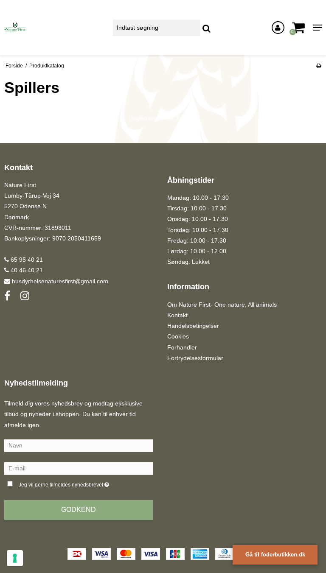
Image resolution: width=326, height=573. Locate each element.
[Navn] (78, 445)
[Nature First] (54, 27)
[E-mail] (78, 468)
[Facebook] (7, 296)
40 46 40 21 (26, 270)
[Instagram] (24, 296)
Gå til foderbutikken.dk (275, 554)
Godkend (78, 509)
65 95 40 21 (26, 259)
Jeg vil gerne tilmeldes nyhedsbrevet (85, 483)
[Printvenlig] (318, 66)
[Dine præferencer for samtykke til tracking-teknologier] (15, 558)
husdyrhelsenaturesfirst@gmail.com (60, 281)
